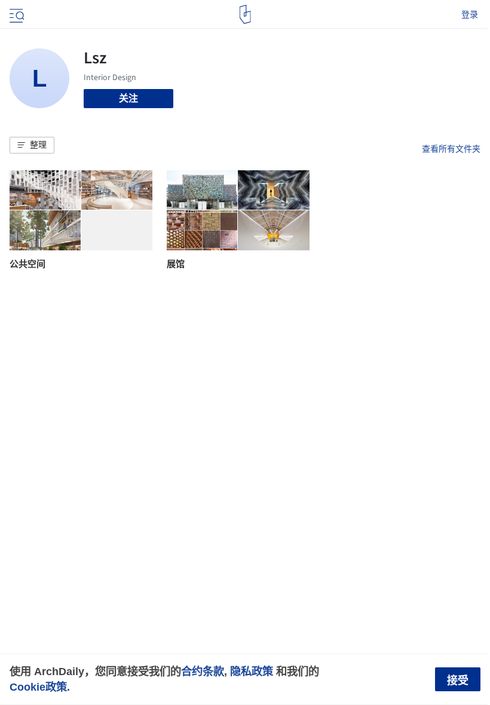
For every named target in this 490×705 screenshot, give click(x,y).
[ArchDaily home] (245, 14)
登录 (469, 14)
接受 (457, 680)
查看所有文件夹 (451, 149)
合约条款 (202, 671)
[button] (32, 145)
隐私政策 (251, 671)
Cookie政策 (38, 687)
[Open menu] (15, 14)
